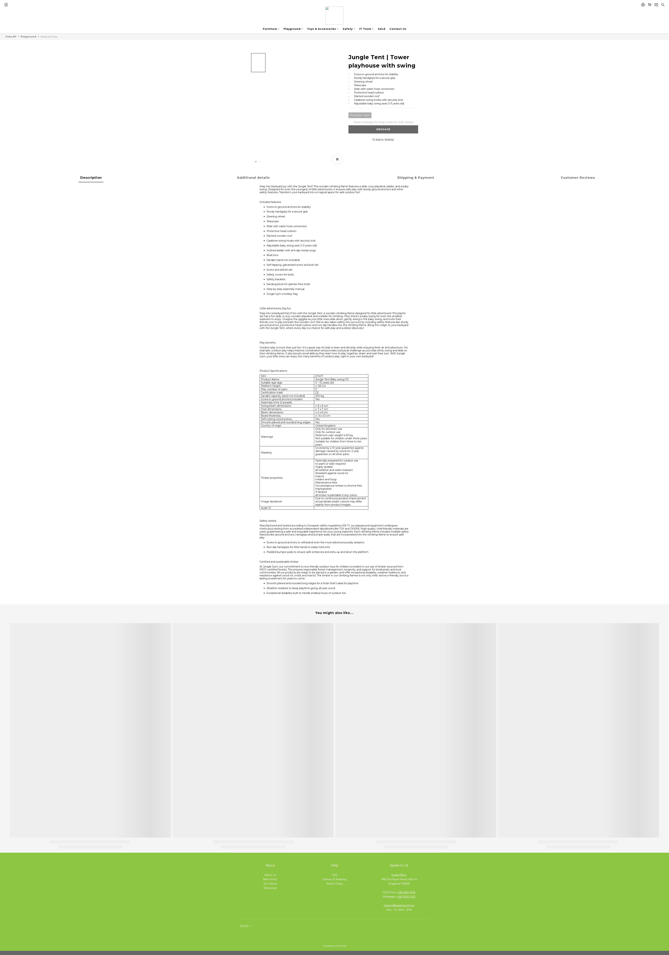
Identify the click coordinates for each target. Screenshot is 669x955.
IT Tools (365, 28)
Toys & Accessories (321, 28)
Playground (292, 28)
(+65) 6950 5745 (406, 892)
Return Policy (334, 883)
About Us (270, 875)
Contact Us (398, 28)
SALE (381, 28)
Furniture (270, 28)
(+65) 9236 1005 (406, 896)
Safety (348, 28)
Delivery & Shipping (334, 879)
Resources (270, 888)
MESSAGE (383, 129)
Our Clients (270, 883)
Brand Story (270, 879)
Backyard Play (49, 36)
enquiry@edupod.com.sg (399, 905)
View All (11, 36)
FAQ (334, 875)
